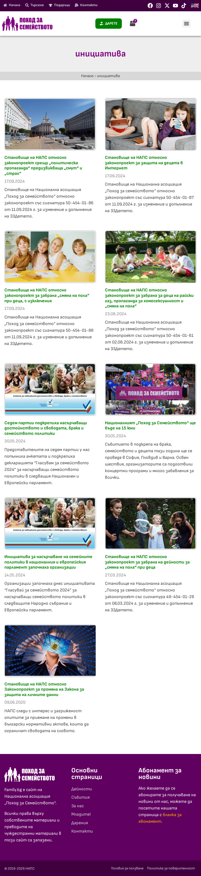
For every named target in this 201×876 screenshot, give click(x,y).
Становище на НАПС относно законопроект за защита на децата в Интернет (144, 163)
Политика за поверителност (171, 868)
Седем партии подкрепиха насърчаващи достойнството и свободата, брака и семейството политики (45, 428)
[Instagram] (158, 5)
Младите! (81, 814)
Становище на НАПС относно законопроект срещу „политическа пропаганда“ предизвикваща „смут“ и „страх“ (43, 165)
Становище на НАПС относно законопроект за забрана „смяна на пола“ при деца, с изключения (46, 295)
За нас (77, 805)
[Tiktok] (184, 5)
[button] (186, 23)
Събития (80, 797)
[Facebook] (150, 5)
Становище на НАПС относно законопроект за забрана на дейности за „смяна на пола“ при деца (147, 562)
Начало (87, 75)
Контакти (82, 831)
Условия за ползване (127, 868)
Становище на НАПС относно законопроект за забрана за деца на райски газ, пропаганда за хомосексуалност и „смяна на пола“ (149, 298)
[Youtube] (175, 5)
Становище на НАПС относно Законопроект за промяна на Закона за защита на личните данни (44, 689)
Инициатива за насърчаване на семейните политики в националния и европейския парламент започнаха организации (48, 562)
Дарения (79, 822)
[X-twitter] (167, 5)
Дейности (81, 789)
